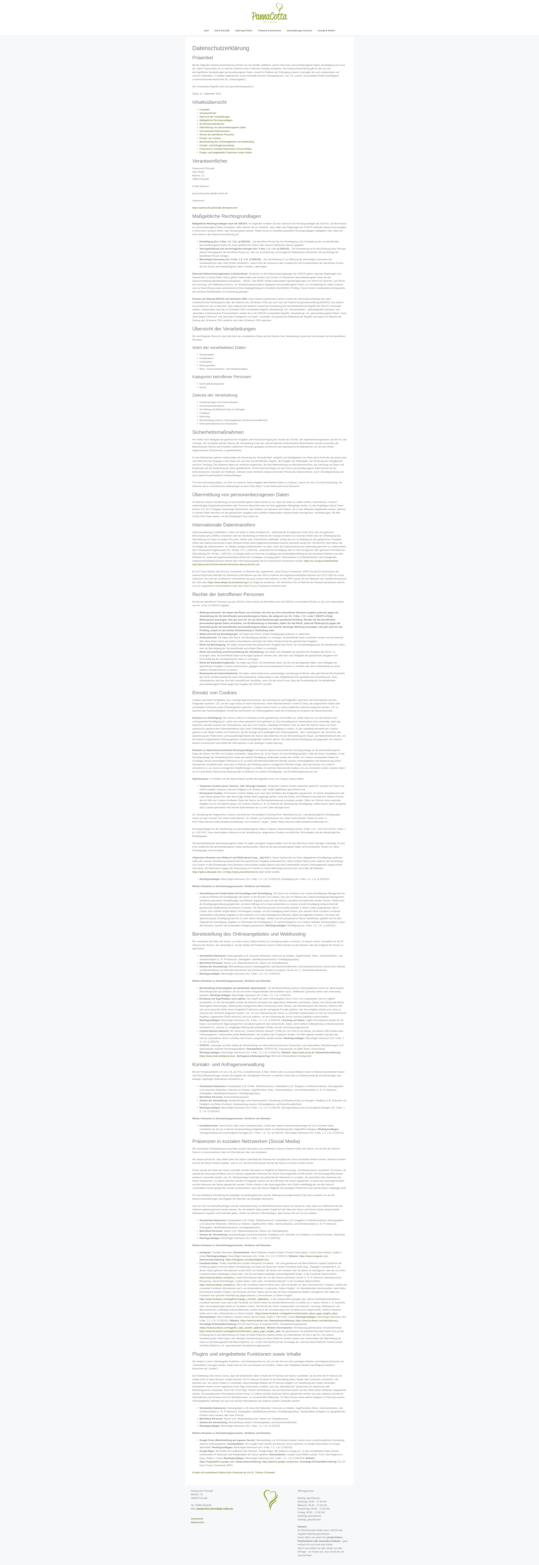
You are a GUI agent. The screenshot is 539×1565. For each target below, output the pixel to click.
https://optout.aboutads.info (206, 872)
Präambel (204, 109)
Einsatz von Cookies (210, 138)
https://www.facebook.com (254, 1320)
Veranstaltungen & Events (299, 30)
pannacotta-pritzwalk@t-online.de (215, 1508)
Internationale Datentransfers (214, 131)
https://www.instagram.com (313, 1256)
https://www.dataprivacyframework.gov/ (228, 582)
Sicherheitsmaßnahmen (211, 124)
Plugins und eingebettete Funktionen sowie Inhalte (225, 152)
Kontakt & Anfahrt (326, 30)
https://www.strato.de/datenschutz (217, 1056)
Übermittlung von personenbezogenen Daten (222, 127)
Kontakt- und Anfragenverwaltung (216, 145)
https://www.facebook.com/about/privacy (316, 1320)
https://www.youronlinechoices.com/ (245, 872)
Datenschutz (197, 1522)
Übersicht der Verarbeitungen (214, 116)
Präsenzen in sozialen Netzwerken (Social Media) (225, 149)
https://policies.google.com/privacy (280, 1461)
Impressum (197, 1518)
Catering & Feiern (244, 30)
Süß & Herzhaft (221, 30)
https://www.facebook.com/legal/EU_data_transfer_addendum (232, 1327)
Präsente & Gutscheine (269, 30)
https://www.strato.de (303, 1052)
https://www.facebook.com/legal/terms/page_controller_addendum (233, 1299)
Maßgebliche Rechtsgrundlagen (215, 120)
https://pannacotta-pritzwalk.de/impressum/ (215, 207)
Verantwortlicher (207, 113)
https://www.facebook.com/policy (216, 1277)
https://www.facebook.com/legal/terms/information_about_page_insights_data (296, 1313)
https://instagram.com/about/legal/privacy (247, 1259)
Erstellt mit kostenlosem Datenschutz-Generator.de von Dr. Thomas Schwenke (233, 1472)
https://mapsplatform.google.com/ (217, 1461)
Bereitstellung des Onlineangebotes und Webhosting (226, 141)
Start (206, 30)
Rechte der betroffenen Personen (216, 134)
